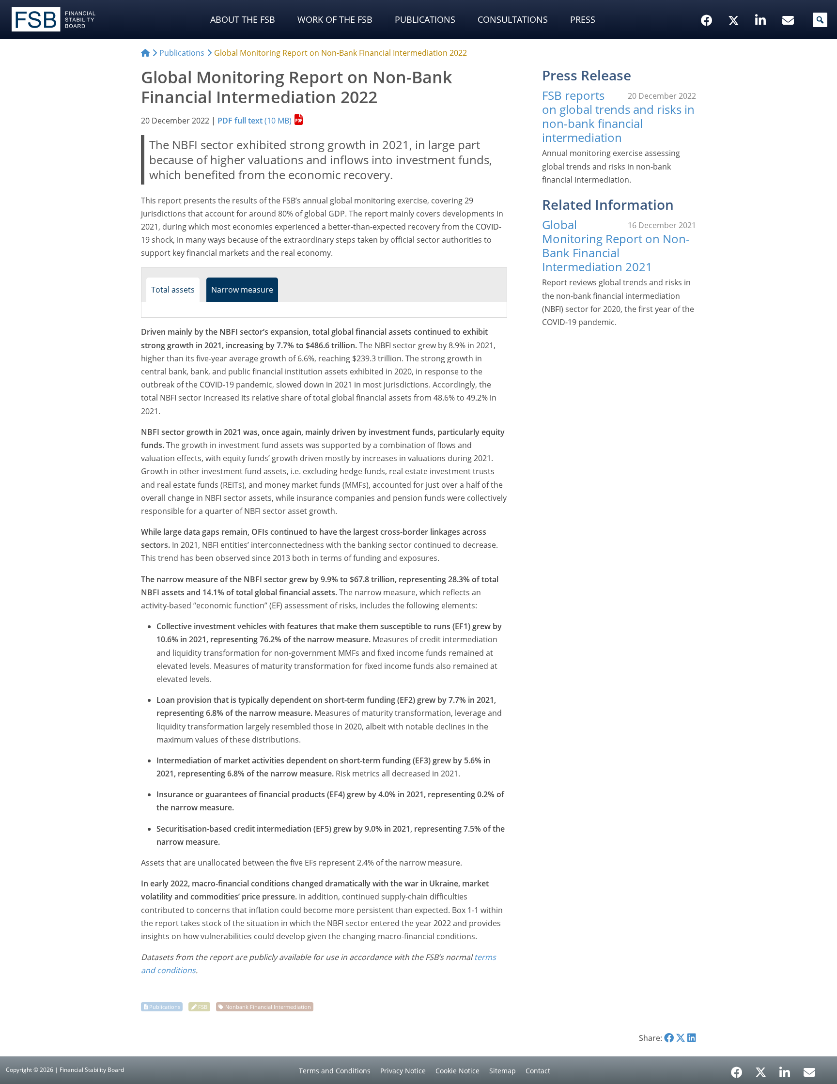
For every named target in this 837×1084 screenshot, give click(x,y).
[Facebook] (737, 1069)
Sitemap (502, 1070)
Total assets (173, 289)
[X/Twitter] (735, 5)
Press (582, 19)
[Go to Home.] (145, 52)
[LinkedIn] (785, 1069)
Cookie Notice (457, 1070)
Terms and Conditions (335, 1070)
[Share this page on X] (680, 1038)
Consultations (513, 19)
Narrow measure (242, 289)
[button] (820, 20)
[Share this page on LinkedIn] (691, 1038)
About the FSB (242, 19)
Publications (425, 19)
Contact (538, 1070)
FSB (202, 1006)
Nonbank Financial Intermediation (268, 1006)
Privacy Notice (403, 1070)
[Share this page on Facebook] (669, 1038)
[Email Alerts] (809, 1071)
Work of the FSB (334, 19)
